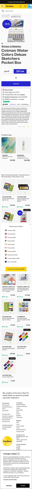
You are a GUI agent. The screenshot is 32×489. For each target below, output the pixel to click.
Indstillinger (9, 485)
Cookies (4, 429)
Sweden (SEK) (11, 230)
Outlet (18, 413)
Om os (4, 408)
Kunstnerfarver (16, 15)
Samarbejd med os (7, 418)
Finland (18, 449)
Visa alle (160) (20, 431)
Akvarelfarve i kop (16, 16)
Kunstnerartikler (6, 15)
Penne (18, 408)
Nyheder (18, 415)
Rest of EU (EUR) (12, 262)
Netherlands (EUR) (13, 255)
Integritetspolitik (6, 427)
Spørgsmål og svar (7, 407)
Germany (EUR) (12, 251)
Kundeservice (6, 405)
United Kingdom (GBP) (13, 258)
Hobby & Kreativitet (21, 406)
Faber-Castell (20, 426)
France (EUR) (11, 248)
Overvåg (16, 83)
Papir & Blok (19, 410)
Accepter (23, 485)
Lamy (17, 424)
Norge (18, 447)
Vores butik (5, 410)
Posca (18, 427)
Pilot (17, 422)
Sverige (18, 446)
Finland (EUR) (11, 241)
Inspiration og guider (7, 416)
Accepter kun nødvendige (10, 479)
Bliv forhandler (6, 419)
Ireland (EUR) (11, 244)
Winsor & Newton (11, 46)
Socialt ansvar (6, 421)
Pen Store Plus (6, 414)
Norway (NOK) (11, 234)
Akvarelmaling (5, 16)
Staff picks (19, 417)
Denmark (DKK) (12, 237)
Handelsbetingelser (7, 425)
